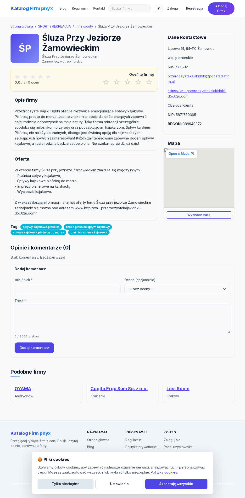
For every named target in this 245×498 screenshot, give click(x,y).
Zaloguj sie (172, 440)
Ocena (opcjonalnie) (140, 280)
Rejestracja (194, 8)
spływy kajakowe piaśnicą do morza (38, 232)
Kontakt (99, 8)
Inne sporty (84, 26)
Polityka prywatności (141, 447)
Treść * (20, 301)
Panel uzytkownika (178, 447)
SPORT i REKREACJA (54, 26)
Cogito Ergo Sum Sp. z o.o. (119, 388)
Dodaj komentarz (34, 347)
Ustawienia (119, 484)
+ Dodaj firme (221, 8)
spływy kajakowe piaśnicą (41, 227)
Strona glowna (98, 440)
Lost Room (178, 388)
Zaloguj (172, 8)
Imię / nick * (24, 280)
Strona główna (22, 26)
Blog (63, 8)
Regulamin (80, 8)
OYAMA (23, 388)
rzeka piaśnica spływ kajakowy (88, 227)
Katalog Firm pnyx (32, 8)
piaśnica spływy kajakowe (89, 232)
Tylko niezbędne (65, 484)
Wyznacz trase (199, 215)
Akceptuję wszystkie (176, 484)
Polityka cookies (164, 472)
